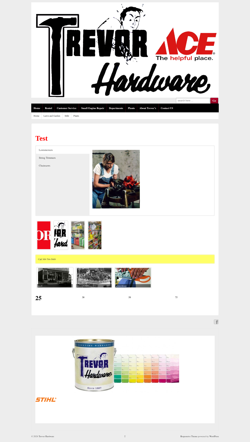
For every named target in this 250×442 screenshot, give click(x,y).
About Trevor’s (147, 108)
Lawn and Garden (52, 115)
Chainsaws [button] (44, 165)
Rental (48, 108)
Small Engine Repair (92, 108)
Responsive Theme (188, 436)
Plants (131, 108)
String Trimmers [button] (47, 157)
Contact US (167, 108)
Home (37, 108)
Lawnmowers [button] (46, 150)
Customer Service (66, 108)
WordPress (214, 436)
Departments (116, 108)
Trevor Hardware (46, 436)
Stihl (67, 115)
